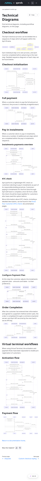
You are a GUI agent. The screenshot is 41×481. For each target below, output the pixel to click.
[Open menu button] (36, 3)
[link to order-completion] (1, 307)
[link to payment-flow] (1, 413)
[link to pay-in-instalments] (1, 129)
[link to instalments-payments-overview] (1, 144)
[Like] (16, 447)
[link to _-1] (1, 344)
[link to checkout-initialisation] (1, 64)
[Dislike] (20, 447)
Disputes (8, 459)
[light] (32, 3)
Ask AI (34, 476)
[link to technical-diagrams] (1, 15)
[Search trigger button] (28, 3)
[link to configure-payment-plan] (1, 275)
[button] (20, 47)
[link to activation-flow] (1, 357)
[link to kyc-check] (1, 178)
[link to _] (1, 32)
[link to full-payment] (1, 98)
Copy (32, 15)
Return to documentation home (13, 441)
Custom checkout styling (28, 459)
